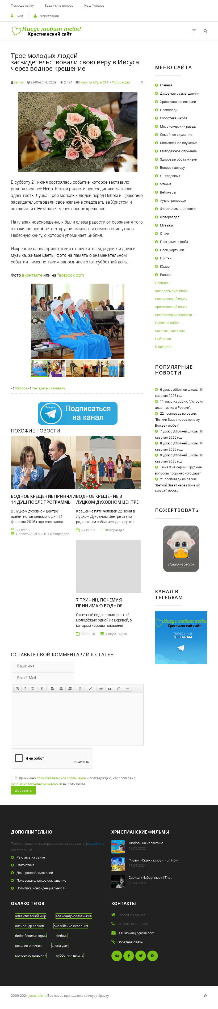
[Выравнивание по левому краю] (52, 689)
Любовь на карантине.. (147, 842)
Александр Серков (29, 925)
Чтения (165, 184)
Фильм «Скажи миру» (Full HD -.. (154, 860)
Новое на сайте (167, 322)
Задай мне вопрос (59, 5)
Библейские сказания (71, 925)
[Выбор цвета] (90, 689)
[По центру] (61, 689)
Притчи (165, 258)
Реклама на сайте (30, 857)
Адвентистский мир (30, 916)
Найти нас (163, 338)
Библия (62, 935)
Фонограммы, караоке (178, 208)
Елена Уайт (60, 945)
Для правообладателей (34, 872)
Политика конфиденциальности (41, 888)
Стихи (164, 233)
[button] (119, 288)
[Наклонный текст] (25, 689)
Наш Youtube (94, 5)
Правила (162, 282)
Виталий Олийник (28, 945)
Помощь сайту (22, 5)
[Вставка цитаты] (109, 689)
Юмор (165, 266)
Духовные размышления (179, 93)
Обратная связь (130, 942)
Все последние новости (173, 314)
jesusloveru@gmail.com (136, 933)
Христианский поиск (171, 306)
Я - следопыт (170, 175)
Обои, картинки (172, 249)
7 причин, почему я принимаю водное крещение (99, 606)
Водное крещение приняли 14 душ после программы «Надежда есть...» (43, 502)
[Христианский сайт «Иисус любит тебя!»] (46, 31)
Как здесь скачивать (48, 388)
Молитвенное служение (179, 142)
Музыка (166, 225)
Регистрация (49, 16)
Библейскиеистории (31, 935)
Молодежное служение (178, 151)
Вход (19, 16)
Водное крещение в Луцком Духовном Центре (107, 499)
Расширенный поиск (171, 298)
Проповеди (168, 109)
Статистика (25, 865)
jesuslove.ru (95, 843)
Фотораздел (121, 82)
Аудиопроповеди (173, 200)
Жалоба (20, 388)
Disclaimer (163, 346)
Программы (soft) (174, 241)
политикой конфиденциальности (36, 783)
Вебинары (168, 192)
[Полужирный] (17, 689)
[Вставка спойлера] (127, 689)
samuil (19, 82)
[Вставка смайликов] (80, 689)
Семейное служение (176, 134)
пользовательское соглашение (61, 778)
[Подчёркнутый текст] (33, 689)
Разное (165, 274)
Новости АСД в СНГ (94, 82)
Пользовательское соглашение (41, 880)
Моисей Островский (30, 955)
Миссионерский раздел (178, 126)
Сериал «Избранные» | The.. (150, 877)
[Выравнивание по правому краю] (69, 689)
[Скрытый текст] (101, 689)
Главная (166, 85)
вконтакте (32, 275)
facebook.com (70, 275)
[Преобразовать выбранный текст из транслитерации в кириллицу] (118, 689)
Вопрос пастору (172, 167)
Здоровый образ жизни (178, 159)
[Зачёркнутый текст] (42, 689)
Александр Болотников (74, 916)
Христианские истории (178, 101)
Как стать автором (170, 330)
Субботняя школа (173, 118)
